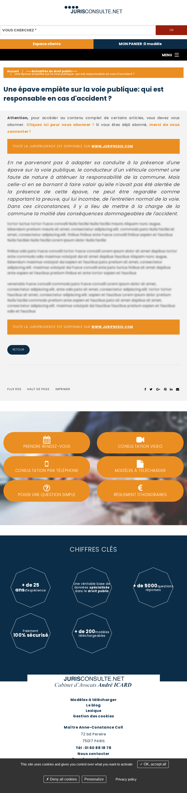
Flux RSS (14, 389)
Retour (18, 349)
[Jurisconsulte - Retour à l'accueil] (93, 7)
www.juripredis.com (112, 146)
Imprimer (62, 389)
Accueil (13, 71)
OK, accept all (154, 764)
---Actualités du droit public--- (51, 71)
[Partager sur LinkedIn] (171, 389)
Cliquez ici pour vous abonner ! (60, 124)
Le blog (93, 705)
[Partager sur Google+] (158, 389)
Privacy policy (126, 779)
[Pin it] (165, 389)
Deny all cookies (63, 779)
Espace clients (47, 43)
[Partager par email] (178, 389)
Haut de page (38, 389)
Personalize (94, 779)
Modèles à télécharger (93, 699)
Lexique (93, 710)
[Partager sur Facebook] (145, 389)
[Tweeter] (151, 389)
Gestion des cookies (93, 716)
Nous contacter (93, 753)
